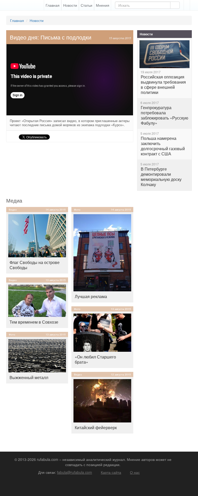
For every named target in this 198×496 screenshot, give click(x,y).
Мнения (102, 5)
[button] (187, 5)
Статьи (86, 5)
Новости (70, 5)
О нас (135, 472)
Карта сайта (111, 472)
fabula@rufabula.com (74, 472)
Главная (53, 5)
